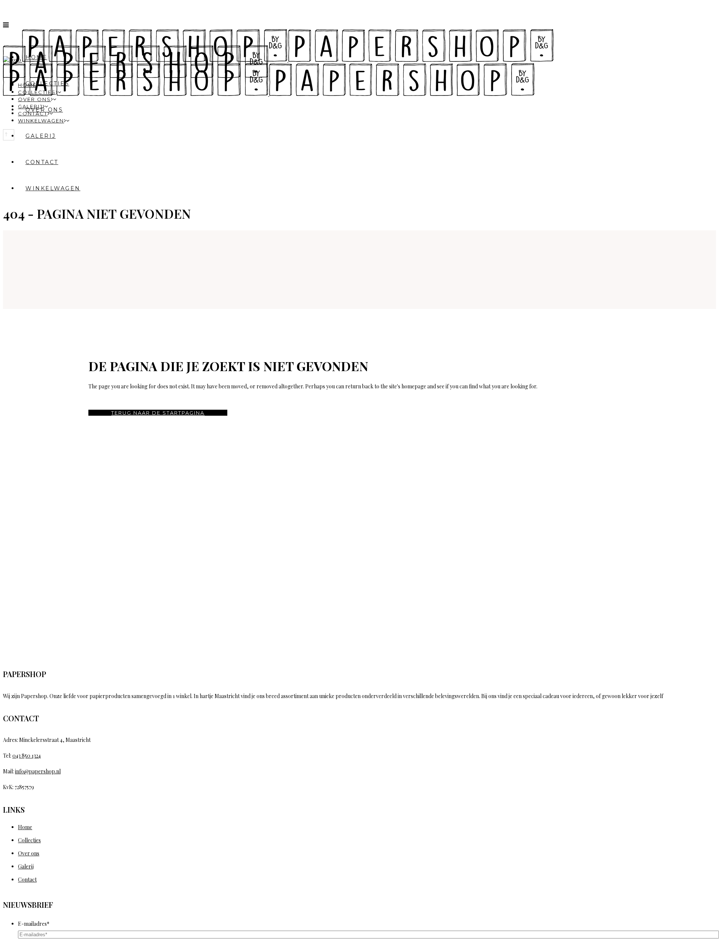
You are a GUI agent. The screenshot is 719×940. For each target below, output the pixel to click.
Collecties (29, 840)
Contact (27, 879)
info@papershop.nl (38, 771)
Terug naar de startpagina (157, 413)
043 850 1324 (26, 755)
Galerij (26, 866)
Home (25, 827)
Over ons (28, 853)
